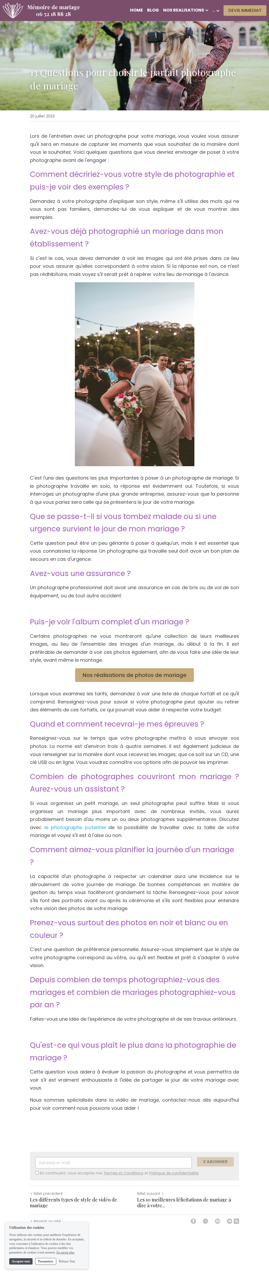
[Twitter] (205, 1221)
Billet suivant (148, 1193)
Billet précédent (48, 1193)
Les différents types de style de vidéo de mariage (73, 1203)
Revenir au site (47, 1221)
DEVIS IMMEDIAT (245, 10)
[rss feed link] (236, 1221)
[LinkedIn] (217, 1221)
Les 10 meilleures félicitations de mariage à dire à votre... (184, 1203)
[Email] (229, 1221)
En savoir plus (65, 1252)
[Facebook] (193, 1221)
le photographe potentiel (75, 827)
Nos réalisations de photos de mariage (134, 675)
